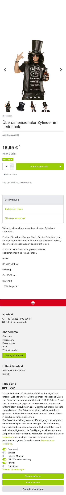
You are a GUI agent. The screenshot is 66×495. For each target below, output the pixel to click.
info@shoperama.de (16, 322)
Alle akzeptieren (33, 476)
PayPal (11, 462)
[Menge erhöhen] (12, 165)
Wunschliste (11, 174)
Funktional (13, 466)
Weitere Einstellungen (13, 469)
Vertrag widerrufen (14, 355)
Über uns (7, 336)
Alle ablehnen (33, 482)
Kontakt (6, 374)
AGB (4, 346)
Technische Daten (14, 209)
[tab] (33, 199)
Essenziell (13, 449)
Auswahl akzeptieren (33, 489)
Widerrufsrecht (9, 350)
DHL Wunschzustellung (19, 459)
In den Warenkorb (39, 166)
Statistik (11, 452)
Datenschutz (8, 343)
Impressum (8, 340)
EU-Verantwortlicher (15, 218)
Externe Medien (16, 456)
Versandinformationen (13, 370)
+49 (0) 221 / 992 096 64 (19, 318)
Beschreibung (12, 199)
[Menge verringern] (12, 168)
